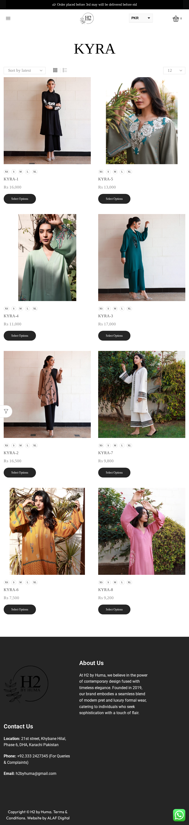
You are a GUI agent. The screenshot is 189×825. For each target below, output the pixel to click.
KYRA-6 (11, 590)
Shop (100, 36)
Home (86, 36)
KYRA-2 (11, 453)
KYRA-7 (105, 453)
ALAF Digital (58, 817)
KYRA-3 (105, 316)
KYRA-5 (105, 179)
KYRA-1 (11, 179)
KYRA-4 (11, 316)
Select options (19, 199)
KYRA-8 (105, 590)
